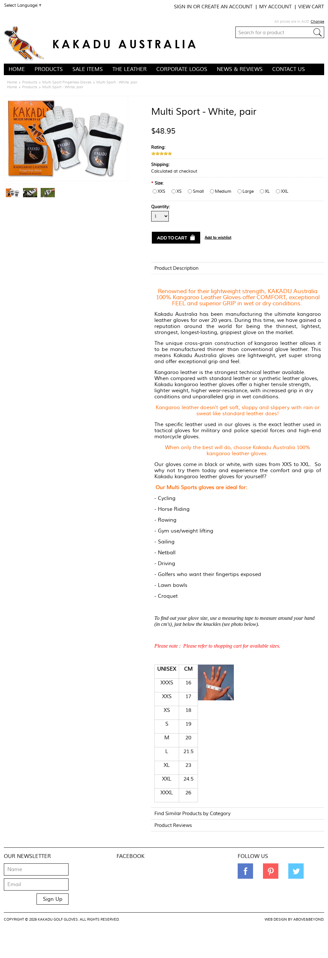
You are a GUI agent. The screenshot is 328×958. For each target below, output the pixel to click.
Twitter (296, 871)
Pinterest (270, 871)
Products (49, 69)
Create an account (227, 7)
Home (12, 82)
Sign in (183, 7)
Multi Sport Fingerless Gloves (66, 82)
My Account (275, 7)
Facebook (245, 871)
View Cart (311, 7)
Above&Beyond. (308, 919)
